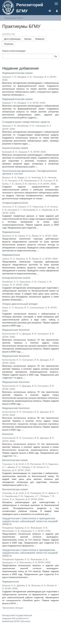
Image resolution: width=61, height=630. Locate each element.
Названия (39, 38)
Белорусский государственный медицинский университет (17, 617)
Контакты (25, 621)
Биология (7, 434)
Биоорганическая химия (16, 277)
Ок (55, 56)
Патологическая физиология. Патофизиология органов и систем (29, 172)
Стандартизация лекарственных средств (26, 121)
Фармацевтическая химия (17, 73)
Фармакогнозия (11, 232)
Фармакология (10, 581)
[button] (49, 10)
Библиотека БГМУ (11, 621)
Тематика (8, 43)
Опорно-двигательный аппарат (20, 304)
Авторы (27, 38)
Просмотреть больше (12, 607)
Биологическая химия (15, 460)
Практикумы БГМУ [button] (13, 17)
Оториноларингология (15, 202)
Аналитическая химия (15, 148)
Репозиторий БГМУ (29, 7)
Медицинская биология (15, 329)
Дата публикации (12, 38)
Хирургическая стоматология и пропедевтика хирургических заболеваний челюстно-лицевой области (30, 520)
